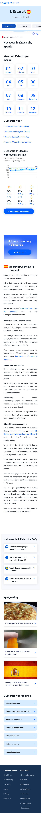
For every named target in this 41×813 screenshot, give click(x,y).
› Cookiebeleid (25, 808)
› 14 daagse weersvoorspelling (16, 126)
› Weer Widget (25, 789)
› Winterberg (8, 780)
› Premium (24, 780)
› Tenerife (7, 784)
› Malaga (7, 794)
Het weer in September (14, 728)
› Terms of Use (25, 798)
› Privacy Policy (25, 803)
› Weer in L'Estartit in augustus (16, 137)
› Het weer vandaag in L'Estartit (17, 131)
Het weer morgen (12, 744)
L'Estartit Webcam (12, 736)
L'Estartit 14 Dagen (13, 703)
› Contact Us (24, 794)
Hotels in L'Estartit (13, 752)
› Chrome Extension (27, 775)
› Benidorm (8, 775)
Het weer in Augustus (14, 719)
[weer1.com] (9, 3)
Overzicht (8, 26)
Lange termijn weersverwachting (18, 711)
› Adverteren (24, 784)
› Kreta (6, 789)
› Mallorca (7, 798)
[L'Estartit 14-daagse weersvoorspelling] (20, 173)
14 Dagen (24, 26)
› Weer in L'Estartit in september (17, 142)
